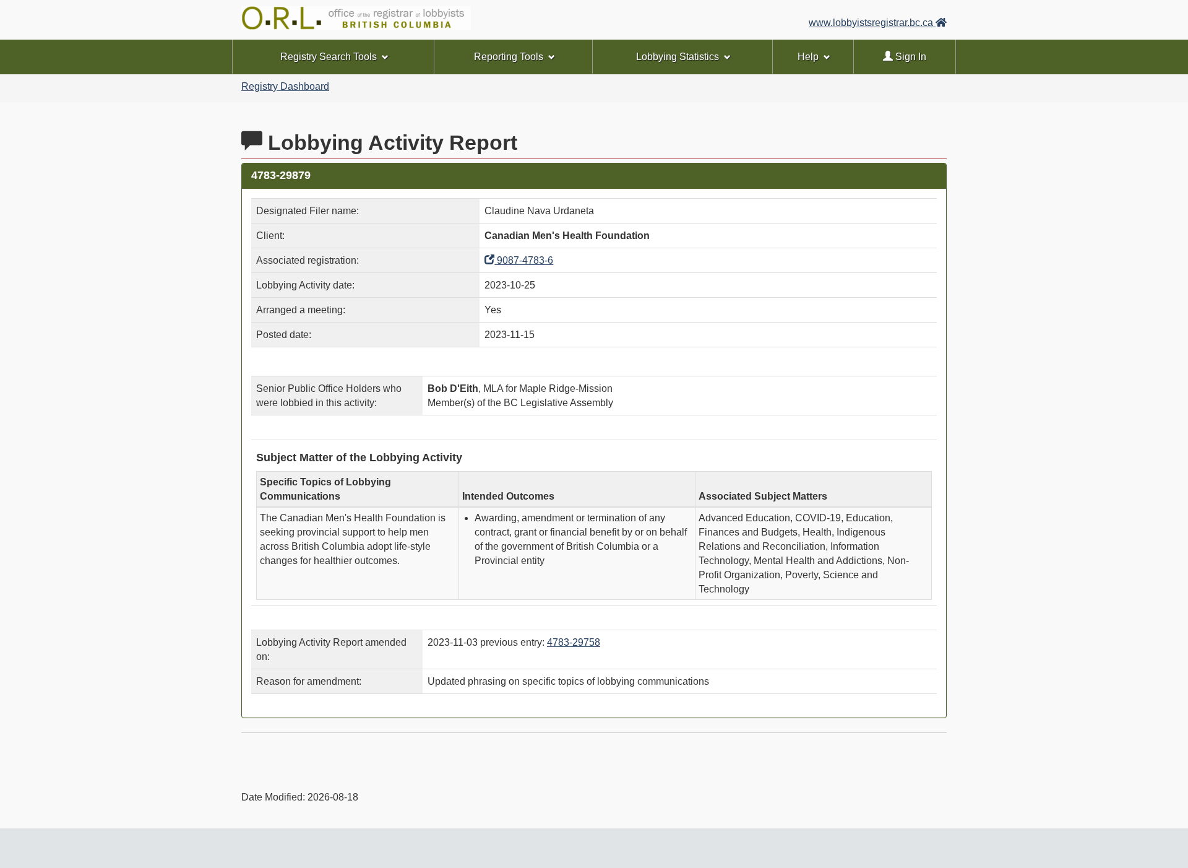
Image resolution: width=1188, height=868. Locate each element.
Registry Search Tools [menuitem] (328, 56)
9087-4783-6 (523, 260)
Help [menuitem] (808, 56)
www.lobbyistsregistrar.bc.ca (872, 22)
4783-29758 (573, 642)
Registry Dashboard (285, 86)
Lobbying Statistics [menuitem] (677, 56)
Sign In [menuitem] (909, 56)
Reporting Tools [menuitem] (508, 56)
